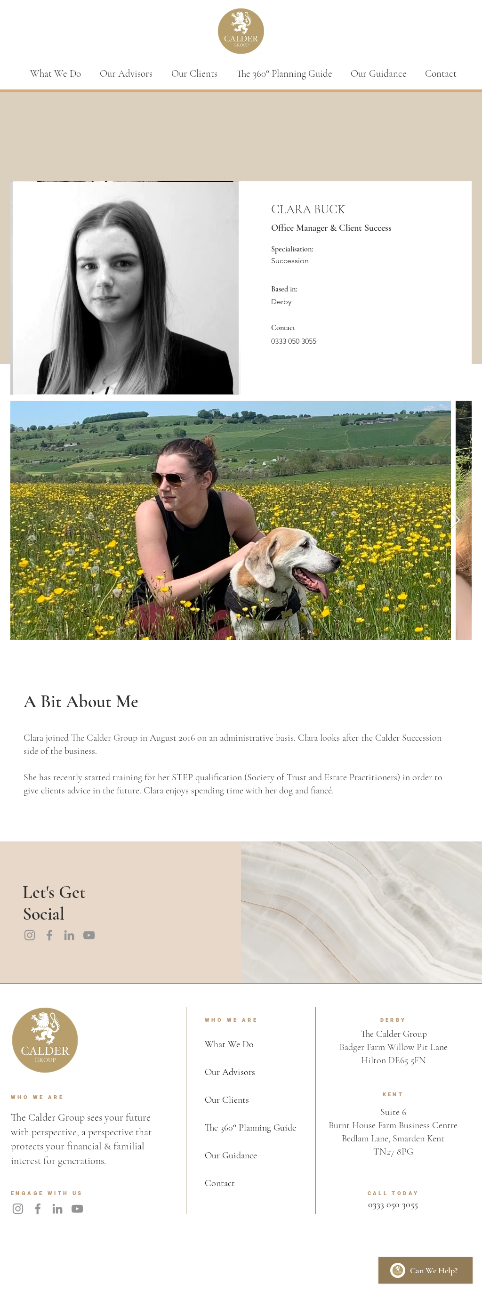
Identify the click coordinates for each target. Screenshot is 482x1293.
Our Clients (227, 1100)
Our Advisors (230, 1072)
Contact (220, 1183)
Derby (281, 301)
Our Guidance (231, 1155)
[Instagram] (30, 935)
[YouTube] (89, 935)
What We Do (229, 1044)
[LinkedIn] (69, 935)
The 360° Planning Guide (250, 1127)
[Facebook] (49, 935)
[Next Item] (455, 520)
